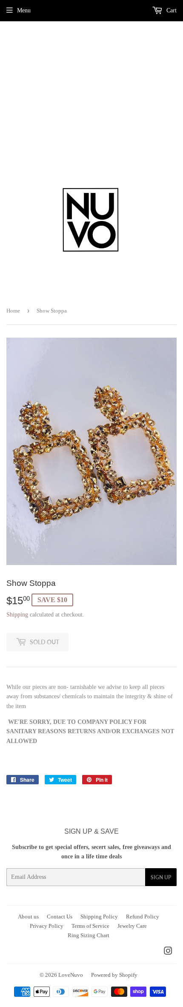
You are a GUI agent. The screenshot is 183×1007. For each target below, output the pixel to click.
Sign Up (161, 877)
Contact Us (59, 916)
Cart (171, 10)
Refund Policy (142, 916)
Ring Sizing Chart (88, 935)
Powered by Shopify (114, 975)
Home (13, 310)
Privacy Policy (46, 926)
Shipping (17, 614)
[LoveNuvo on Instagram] (168, 952)
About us (28, 916)
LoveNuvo (70, 975)
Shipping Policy (99, 916)
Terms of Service (90, 926)
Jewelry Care (132, 926)
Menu (24, 10)
